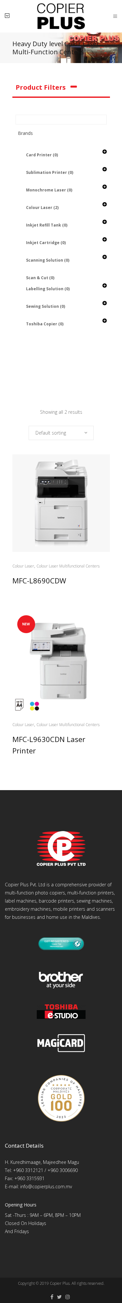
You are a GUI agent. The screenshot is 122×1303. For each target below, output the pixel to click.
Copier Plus (60, 1283)
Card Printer (42, 155)
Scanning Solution (47, 260)
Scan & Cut (40, 277)
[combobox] (61, 433)
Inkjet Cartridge (46, 242)
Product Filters (41, 87)
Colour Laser (42, 207)
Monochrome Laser (49, 190)
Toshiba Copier (44, 324)
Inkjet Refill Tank (46, 225)
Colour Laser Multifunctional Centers (68, 566)
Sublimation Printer (49, 172)
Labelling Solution (48, 289)
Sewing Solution (45, 306)
